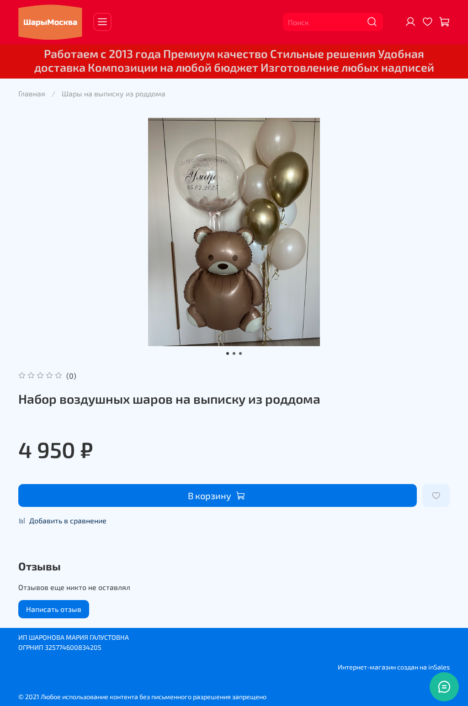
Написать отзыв (53, 609)
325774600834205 (73, 647)
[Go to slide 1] (227, 353)
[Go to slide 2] (234, 353)
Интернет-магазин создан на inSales (394, 667)
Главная (31, 93)
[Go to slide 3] (240, 353)
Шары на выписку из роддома (113, 93)
